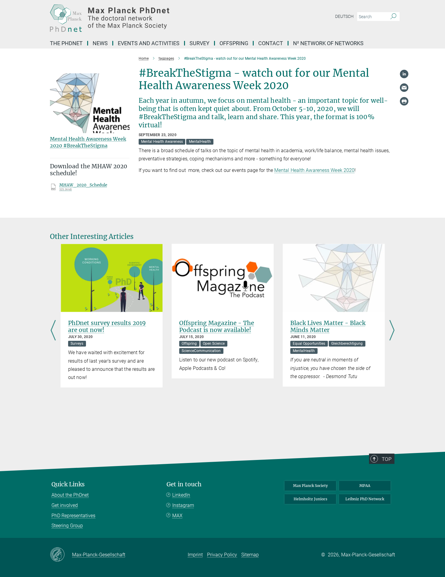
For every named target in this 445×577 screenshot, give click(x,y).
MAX (177, 515)
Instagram (183, 505)
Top (386, 459)
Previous (53, 331)
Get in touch (184, 484)
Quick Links (68, 484)
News (100, 43)
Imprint (195, 555)
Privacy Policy (222, 555)
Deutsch (344, 16)
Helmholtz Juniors (310, 499)
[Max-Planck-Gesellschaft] (61, 555)
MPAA (364, 485)
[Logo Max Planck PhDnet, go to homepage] (163, 18)
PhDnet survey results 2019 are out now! (107, 326)
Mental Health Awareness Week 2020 (314, 170)
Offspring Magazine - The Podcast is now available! (216, 326)
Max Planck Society (310, 485)
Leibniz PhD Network (364, 499)
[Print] (404, 101)
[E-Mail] (404, 87)
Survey (199, 43)
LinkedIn (181, 495)
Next (392, 331)
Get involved (64, 505)
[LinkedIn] (404, 74)
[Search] (393, 16)
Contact (270, 43)
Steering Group (67, 525)
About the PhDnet (70, 495)
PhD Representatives (73, 515)
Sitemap (250, 555)
